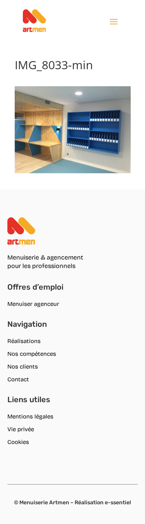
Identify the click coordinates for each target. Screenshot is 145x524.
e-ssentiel (118, 502)
